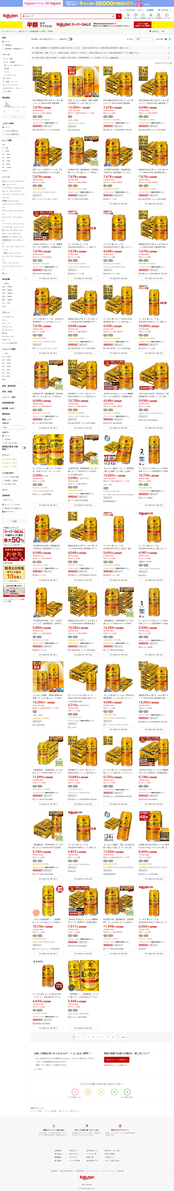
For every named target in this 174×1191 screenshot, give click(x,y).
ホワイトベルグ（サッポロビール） (13, 212)
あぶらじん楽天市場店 (43, 494)
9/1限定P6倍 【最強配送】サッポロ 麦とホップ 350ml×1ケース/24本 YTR (83, 471)
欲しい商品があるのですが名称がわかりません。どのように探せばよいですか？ (65, 1058)
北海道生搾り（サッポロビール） (12, 241)
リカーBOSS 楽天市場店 (79, 199)
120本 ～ (5, 171)
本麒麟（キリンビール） (11, 201)
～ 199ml (5, 283)
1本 (3, 145)
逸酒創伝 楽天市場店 (42, 1024)
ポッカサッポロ (8, 336)
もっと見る (38, 1069)
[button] (164, 10)
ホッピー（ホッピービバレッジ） (12, 267)
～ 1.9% (5, 353)
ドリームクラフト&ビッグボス (46, 199)
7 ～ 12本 (5, 151)
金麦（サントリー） (9, 185)
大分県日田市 (75, 130)
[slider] (2, 107)
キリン (4, 320)
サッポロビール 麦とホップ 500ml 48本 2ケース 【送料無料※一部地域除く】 (154, 471)
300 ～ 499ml (7, 290)
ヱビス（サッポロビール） (12, 233)
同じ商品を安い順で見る (119, 204)
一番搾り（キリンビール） (12, 253)
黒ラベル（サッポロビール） (12, 230)
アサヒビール (7, 327)
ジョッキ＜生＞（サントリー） (13, 227)
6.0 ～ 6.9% (6, 366)
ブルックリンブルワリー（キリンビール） (13, 196)
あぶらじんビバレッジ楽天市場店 (47, 949)
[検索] (119, 16)
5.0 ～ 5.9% (6, 363)
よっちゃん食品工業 (9, 343)
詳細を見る (114, 58)
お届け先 (5, 423)
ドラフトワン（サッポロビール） (12, 218)
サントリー (6, 323)
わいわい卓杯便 (147, 498)
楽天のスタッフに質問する (116, 1060)
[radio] (3, 41)
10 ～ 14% (6, 370)
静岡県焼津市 (111, 501)
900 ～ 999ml (7, 300)
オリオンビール (8, 330)
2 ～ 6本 (5, 148)
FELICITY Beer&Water (43, 274)
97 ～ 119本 (6, 167)
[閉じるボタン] (168, 48)
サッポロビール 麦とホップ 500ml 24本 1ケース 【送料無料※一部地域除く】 (154, 623)
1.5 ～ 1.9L (6, 303)
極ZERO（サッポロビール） (12, 237)
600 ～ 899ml (7, 297)
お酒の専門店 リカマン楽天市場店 (47, 130)
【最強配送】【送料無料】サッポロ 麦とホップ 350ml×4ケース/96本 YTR (118, 623)
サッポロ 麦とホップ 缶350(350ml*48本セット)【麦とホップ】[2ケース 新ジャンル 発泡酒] (83, 247)
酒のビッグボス (111, 199)
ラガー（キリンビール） (11, 263)
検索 (15, 117)
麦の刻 (4, 333)
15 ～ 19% (6, 373)
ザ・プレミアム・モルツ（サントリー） (13, 248)
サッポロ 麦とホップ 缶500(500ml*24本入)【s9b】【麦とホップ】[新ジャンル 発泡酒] (118, 548)
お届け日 (5, 432)
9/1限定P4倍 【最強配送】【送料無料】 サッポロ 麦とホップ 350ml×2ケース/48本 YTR (83, 172)
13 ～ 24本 (6, 154)
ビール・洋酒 (35, 1111)
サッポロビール (8, 317)
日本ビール (6, 340)
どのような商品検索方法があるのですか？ (51, 1062)
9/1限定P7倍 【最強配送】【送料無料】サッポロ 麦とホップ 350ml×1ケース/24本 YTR (48, 396)
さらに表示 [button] (7, 91)
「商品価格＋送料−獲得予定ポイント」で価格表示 (48, 39)
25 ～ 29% (6, 376)
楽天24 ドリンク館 (77, 274)
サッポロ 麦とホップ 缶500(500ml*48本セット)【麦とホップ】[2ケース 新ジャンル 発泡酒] (154, 322)
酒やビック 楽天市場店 (149, 874)
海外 (10, 420)
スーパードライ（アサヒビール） (12, 258)
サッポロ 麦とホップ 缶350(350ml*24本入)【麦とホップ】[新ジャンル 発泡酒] (118, 247)
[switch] (24, 448)
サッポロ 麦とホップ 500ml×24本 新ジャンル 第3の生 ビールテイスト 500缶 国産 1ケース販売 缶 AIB (118, 773)
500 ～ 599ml (7, 293)
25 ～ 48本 (6, 158)
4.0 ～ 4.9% (6, 360)
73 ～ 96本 (6, 164)
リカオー (73, 727)
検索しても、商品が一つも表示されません (51, 1065)
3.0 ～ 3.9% (6, 357)
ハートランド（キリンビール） (13, 224)
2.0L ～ (4, 306)
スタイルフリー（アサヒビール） (12, 205)
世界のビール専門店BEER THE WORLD (120, 130)
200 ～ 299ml (7, 287)
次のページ (126, 1037)
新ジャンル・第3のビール (69, 1111)
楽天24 (143, 575)
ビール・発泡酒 (50, 1111)
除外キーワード (8, 512)
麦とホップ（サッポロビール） (13, 181)
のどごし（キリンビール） (12, 191)
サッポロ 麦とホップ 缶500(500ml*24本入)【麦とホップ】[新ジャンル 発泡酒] (154, 922)
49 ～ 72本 (6, 161)
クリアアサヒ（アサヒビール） (13, 188)
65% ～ (5, 380)
